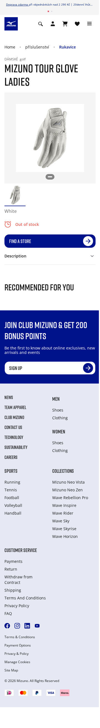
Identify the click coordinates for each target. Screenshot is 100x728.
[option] (15, 195)
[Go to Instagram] (17, 626)
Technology (13, 437)
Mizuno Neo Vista (68, 482)
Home (9, 47)
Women (58, 431)
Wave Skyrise (64, 528)
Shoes (57, 410)
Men (55, 399)
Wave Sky (60, 520)
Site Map (11, 670)
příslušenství (37, 47)
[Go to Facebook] (7, 626)
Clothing (60, 417)
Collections (63, 471)
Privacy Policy (16, 605)
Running (12, 482)
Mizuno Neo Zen (67, 489)
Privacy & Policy (16, 654)
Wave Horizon (65, 536)
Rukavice (67, 47)
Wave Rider (62, 513)
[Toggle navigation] (89, 24)
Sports (11, 471)
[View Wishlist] (77, 23)
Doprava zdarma (17, 4)
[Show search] (40, 23)
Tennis (10, 489)
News (8, 397)
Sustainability (16, 447)
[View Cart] (65, 23)
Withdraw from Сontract (18, 579)
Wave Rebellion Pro (70, 497)
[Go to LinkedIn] (27, 626)
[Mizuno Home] (11, 24)
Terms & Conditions (19, 637)
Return (10, 569)
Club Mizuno (14, 417)
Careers (11, 457)
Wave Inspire (64, 505)
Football (11, 497)
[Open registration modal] (53, 23)
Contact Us (13, 427)
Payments (13, 561)
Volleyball (13, 505)
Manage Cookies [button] (17, 662)
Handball (12, 513)
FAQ (8, 613)
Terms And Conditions (25, 598)
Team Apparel (15, 407)
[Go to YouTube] (37, 626)
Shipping (12, 590)
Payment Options (17, 645)
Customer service (20, 550)
